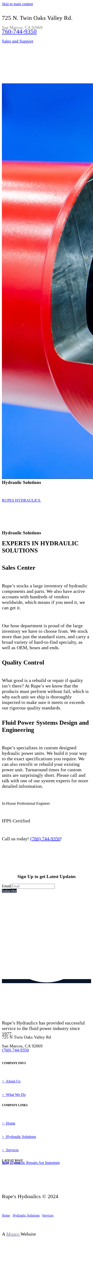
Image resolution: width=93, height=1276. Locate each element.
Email (6, 886)
